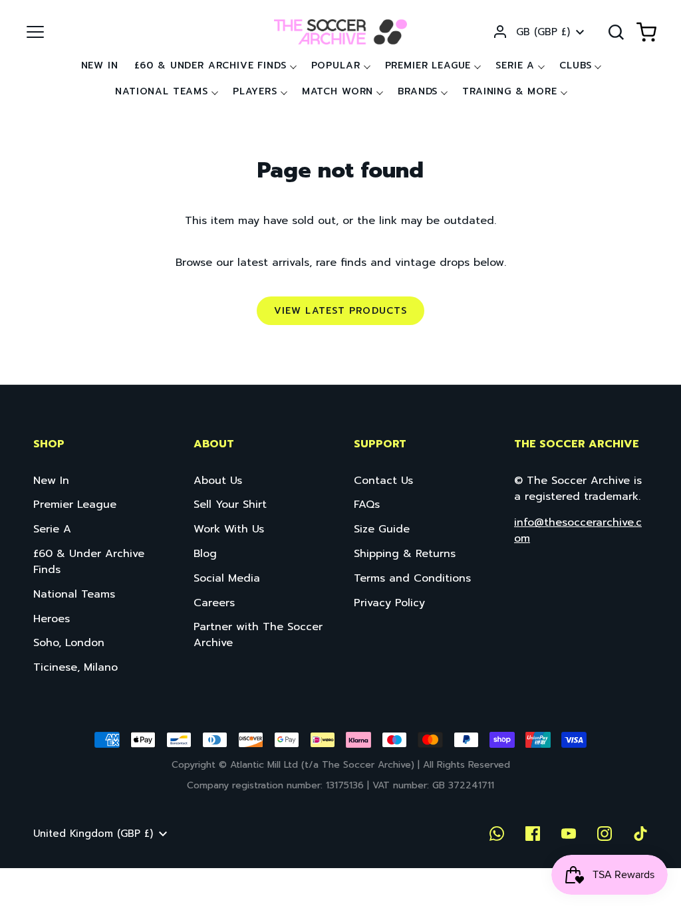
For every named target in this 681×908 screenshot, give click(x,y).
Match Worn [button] (337, 91)
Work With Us (229, 529)
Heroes (51, 619)
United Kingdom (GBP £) (93, 833)
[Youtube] (568, 833)
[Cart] (646, 32)
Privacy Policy (389, 603)
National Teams (74, 594)
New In (99, 65)
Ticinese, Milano (75, 667)
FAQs (367, 504)
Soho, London (68, 643)
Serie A (515, 65)
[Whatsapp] (496, 833)
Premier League (428, 65)
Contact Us (383, 481)
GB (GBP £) (543, 32)
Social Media (227, 578)
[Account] (500, 32)
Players (255, 91)
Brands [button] (418, 91)
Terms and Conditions (412, 578)
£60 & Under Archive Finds (210, 65)
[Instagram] (604, 833)
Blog (205, 554)
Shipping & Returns (405, 554)
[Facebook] (532, 833)
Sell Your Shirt (230, 504)
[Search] (615, 32)
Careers (214, 603)
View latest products (340, 311)
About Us (218, 481)
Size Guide (382, 529)
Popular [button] (335, 65)
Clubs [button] (575, 65)
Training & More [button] (509, 91)
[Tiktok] (640, 833)
